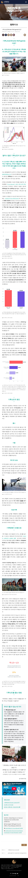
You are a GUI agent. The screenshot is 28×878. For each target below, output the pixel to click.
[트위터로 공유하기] (8, 35)
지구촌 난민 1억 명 (8, 805)
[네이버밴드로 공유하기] (14, 35)
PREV (3, 849)
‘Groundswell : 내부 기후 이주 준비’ (16, 184)
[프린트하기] (25, 35)
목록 (24, 844)
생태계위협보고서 (6, 174)
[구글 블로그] (15, 873)
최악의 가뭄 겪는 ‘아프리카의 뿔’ (12, 807)
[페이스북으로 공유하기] (6, 35)
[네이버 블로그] (17, 873)
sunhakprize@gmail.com (9, 868)
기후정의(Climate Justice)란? (12, 802)
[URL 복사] (3, 35)
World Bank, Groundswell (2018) (14, 828)
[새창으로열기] (10, 873)
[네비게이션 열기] (26, 2)
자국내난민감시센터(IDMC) (12, 198)
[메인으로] (5, 2)
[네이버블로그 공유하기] (11, 35)
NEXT (3, 853)
